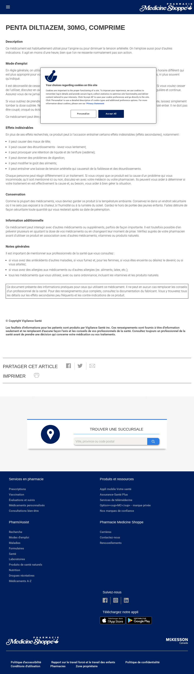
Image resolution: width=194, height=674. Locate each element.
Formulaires (16, 548)
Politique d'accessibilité (26, 662)
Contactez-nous (110, 537)
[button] (68, 366)
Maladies (14, 543)
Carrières (105, 532)
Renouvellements (111, 543)
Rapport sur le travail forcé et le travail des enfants (83, 662)
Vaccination (16, 494)
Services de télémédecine (116, 500)
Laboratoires (17, 559)
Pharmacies (58, 666)
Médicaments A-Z (20, 581)
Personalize (83, 113)
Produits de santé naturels (25, 564)
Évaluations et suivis (22, 500)
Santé (12, 554)
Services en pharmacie (26, 479)
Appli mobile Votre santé (115, 489)
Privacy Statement (95, 103)
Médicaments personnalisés (27, 505)
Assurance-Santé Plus (114, 494)
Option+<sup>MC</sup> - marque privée (125, 505)
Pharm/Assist (19, 522)
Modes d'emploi (19, 537)
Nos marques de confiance (117, 511)
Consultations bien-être (24, 511)
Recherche (15, 532)
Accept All (111, 113)
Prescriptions (17, 489)
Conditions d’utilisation (25, 666)
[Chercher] (153, 441)
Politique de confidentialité (142, 662)
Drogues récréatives (21, 575)
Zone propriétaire (87, 666)
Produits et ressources (117, 479)
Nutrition (14, 570)
